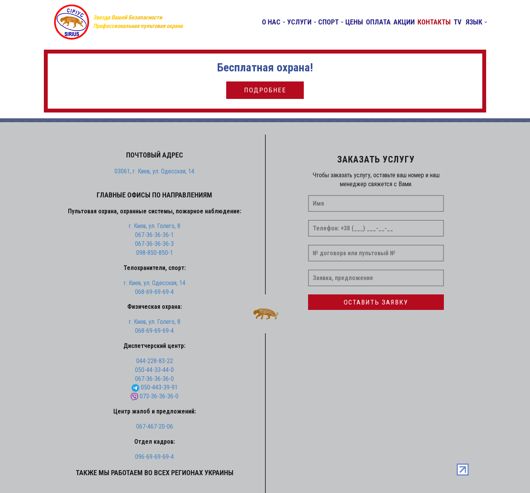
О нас (271, 22)
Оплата (378, 22)
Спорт (328, 22)
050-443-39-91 (159, 387)
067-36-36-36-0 (154, 378)
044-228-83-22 (154, 361)
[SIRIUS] (71, 22)
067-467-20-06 (154, 426)
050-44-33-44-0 (154, 370)
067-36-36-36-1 (154, 235)
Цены (354, 22)
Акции (404, 22)
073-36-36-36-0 (159, 396)
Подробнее (265, 90)
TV (457, 22)
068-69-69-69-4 (154, 292)
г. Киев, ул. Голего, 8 (154, 226)
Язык (473, 22)
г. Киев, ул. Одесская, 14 (154, 283)
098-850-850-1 (154, 252)
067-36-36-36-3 (154, 243)
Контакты (434, 22)
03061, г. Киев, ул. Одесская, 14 (154, 171)
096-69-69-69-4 (154, 456)
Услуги (299, 22)
